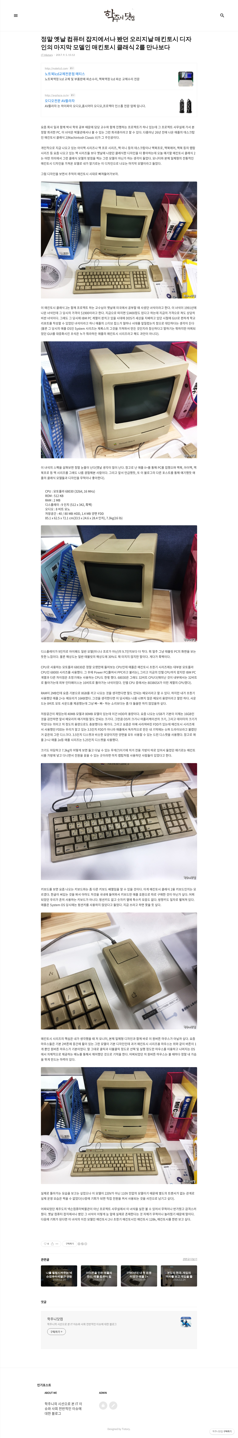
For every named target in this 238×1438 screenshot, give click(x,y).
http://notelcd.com (56, 68)
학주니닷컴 (55, 1319)
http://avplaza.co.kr (57, 95)
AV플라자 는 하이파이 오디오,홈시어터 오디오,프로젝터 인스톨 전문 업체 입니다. (95, 106)
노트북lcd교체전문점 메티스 (65, 74)
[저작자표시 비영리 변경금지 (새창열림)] (82, 1243)
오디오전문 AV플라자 (60, 101)
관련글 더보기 (190, 1259)
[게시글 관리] (57, 1244)
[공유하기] (52, 1244)
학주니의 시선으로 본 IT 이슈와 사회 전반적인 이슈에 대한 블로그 (82, 1324)
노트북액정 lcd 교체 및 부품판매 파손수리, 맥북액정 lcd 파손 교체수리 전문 (92, 79)
